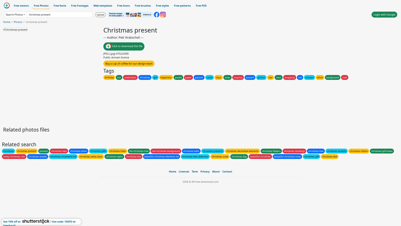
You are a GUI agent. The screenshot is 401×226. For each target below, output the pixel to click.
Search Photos (14, 14)
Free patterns (182, 5)
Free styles (162, 5)
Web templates (103, 5)
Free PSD (201, 5)
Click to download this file (126, 46)
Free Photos (41, 5)
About (216, 171)
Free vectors (21, 5)
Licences (184, 171)
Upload (100, 14)
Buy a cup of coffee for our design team (128, 63)
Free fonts (60, 5)
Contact (227, 171)
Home (6, 22)
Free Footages (80, 5)
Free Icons (123, 5)
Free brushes (143, 5)
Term (195, 171)
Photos (18, 22)
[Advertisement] (97, 102)
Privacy (205, 171)
